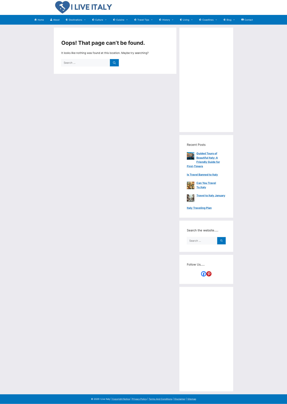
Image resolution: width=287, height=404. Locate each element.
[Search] (114, 62)
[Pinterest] (209, 273)
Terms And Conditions (160, 399)
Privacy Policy (139, 399)
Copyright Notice (121, 399)
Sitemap (191, 399)
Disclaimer (180, 399)
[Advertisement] (206, 80)
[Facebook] (203, 273)
